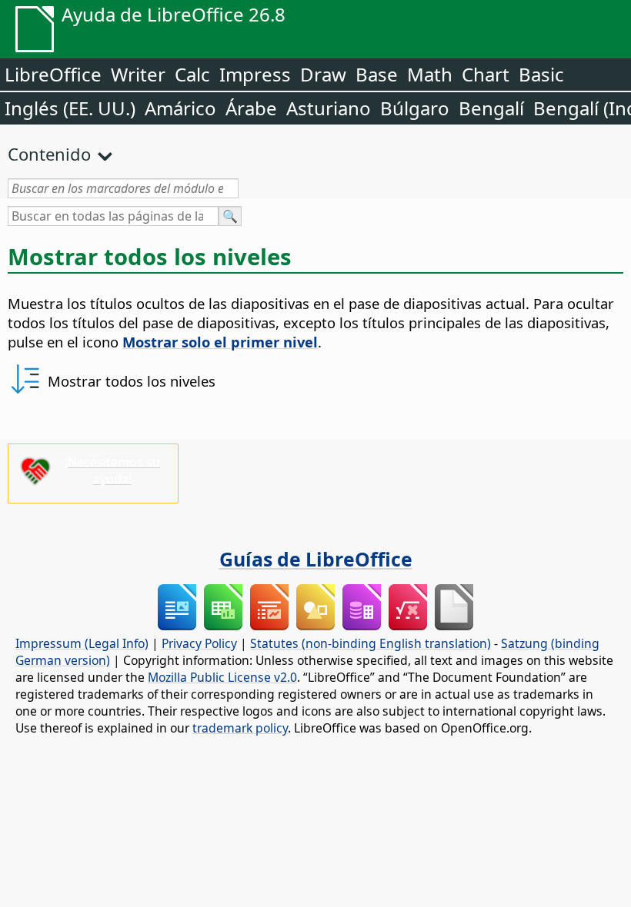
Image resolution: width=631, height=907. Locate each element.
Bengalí (491, 108)
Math (429, 74)
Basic (541, 74)
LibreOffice (53, 74)
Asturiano (328, 108)
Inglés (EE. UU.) (70, 108)
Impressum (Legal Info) (82, 643)
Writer (138, 74)
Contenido (49, 153)
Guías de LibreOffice (315, 559)
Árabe (251, 108)
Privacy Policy (199, 643)
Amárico (180, 108)
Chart (485, 74)
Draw (323, 74)
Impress (255, 74)
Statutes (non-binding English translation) (370, 643)
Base (377, 74)
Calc (192, 74)
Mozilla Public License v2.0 (222, 677)
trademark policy (240, 727)
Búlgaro (414, 108)
